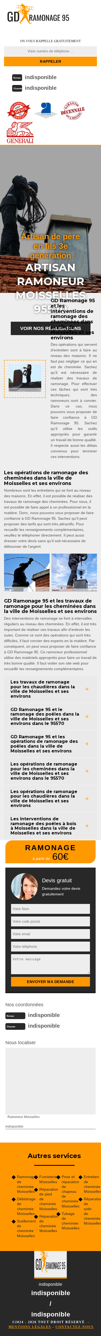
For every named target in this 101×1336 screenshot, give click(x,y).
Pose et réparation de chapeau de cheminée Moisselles (68, 1191)
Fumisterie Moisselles (46, 1179)
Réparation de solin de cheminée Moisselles (90, 1211)
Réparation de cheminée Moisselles (46, 1223)
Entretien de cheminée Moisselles (90, 1184)
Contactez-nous (74, 1327)
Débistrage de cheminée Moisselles (23, 1206)
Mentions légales (30, 1327)
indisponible (41, 77)
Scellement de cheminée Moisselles (23, 1228)
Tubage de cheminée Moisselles (68, 1220)
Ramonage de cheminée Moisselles (23, 1184)
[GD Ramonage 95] (38, 17)
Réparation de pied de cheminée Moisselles (46, 1199)
